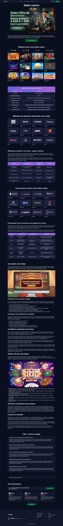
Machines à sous (49, 50)
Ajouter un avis (50, 488)
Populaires (13, 50)
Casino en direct (24, 50)
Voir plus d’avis (31, 504)
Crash (37, 50)
